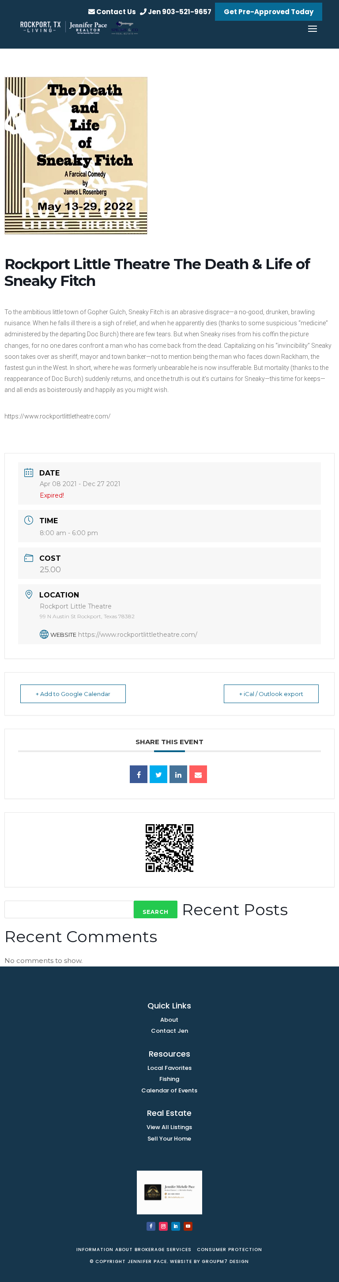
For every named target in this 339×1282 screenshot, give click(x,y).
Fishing (169, 1079)
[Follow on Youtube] (188, 1226)
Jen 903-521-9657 (179, 11)
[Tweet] (158, 774)
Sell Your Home (169, 1138)
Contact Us (115, 11)
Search (156, 912)
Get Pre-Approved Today (268, 11)
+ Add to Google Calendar (73, 693)
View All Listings (169, 1127)
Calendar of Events (169, 1090)
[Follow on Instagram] (163, 1226)
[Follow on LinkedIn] (175, 1226)
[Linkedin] (178, 774)
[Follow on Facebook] (151, 1226)
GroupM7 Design (225, 1261)
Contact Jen (169, 1031)
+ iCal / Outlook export (271, 693)
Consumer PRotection (228, 1249)
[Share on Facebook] (138, 774)
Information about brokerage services (134, 1249)
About (169, 1020)
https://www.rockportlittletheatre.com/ (137, 635)
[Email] (198, 774)
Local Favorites (169, 1068)
